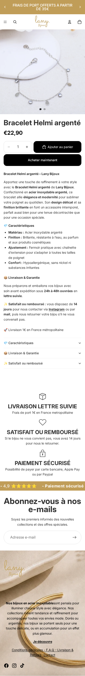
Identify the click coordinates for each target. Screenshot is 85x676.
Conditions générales (27, 650)
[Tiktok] (22, 665)
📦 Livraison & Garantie (21, 353)
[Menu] (5, 22)
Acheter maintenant (42, 160)
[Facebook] (6, 665)
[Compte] (70, 22)
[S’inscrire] (74, 537)
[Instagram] (14, 665)
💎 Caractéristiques (19, 343)
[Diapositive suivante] (80, 7)
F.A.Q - (51, 650)
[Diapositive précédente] (5, 7)
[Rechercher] (15, 22)
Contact (49, 655)
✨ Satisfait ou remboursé (24, 363)
